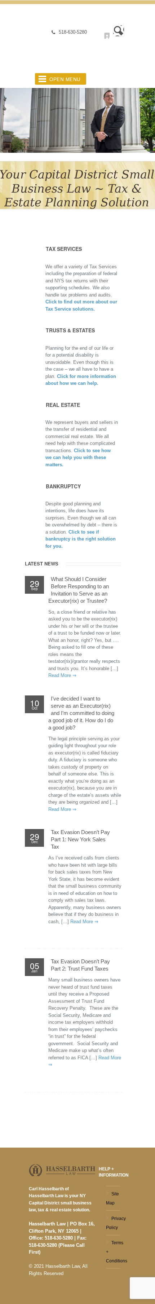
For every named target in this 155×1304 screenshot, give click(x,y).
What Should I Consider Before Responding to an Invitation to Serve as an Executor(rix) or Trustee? (78, 590)
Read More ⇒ (62, 675)
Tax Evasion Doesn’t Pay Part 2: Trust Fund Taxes (80, 965)
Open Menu (65, 79)
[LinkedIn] (102, 31)
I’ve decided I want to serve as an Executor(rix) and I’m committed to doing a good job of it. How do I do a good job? (81, 713)
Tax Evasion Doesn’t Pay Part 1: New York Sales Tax (80, 839)
